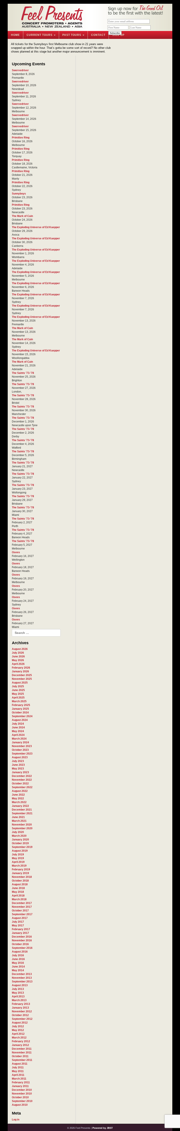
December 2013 (22, 974)
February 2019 (21, 869)
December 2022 (22, 776)
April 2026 (18, 664)
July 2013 (18, 989)
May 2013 (18, 992)
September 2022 (22, 787)
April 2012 (18, 1033)
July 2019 (18, 854)
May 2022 (18, 798)
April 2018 (18, 895)
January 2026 (20, 671)
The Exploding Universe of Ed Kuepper (36, 227)
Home (15, 34)
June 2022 (18, 794)
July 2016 (18, 955)
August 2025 (20, 682)
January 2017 (20, 933)
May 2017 (18, 925)
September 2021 (22, 813)
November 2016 (22, 940)
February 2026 (21, 667)
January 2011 (20, 1086)
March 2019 (19, 865)
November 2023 (22, 746)
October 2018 (20, 880)
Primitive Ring (20, 137)
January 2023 (20, 772)
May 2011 (18, 1071)
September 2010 (22, 1101)
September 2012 (22, 1018)
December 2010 (22, 1089)
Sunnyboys (19, 193)
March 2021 (19, 820)
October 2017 (20, 910)
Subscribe (115, 33)
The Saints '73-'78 (23, 373)
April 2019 (18, 862)
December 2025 (22, 675)
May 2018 (18, 891)
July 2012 (18, 1026)
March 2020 (19, 835)
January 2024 (20, 742)
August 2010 (20, 1104)
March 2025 (19, 701)
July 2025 (18, 686)
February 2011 (21, 1082)
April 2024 (18, 734)
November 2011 (22, 1052)
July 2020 (18, 832)
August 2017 (20, 918)
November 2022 (22, 779)
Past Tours (72, 34)
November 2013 (22, 977)
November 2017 (22, 906)
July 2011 (18, 1067)
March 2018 (19, 899)
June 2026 (18, 656)
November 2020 (22, 824)
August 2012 (20, 1022)
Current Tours (40, 34)
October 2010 (20, 1097)
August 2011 (19, 1063)
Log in (15, 1119)
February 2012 (21, 1041)
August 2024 (20, 720)
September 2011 (22, 1060)
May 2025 (18, 693)
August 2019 (20, 850)
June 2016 (18, 959)
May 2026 (18, 660)
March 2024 (19, 738)
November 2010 (22, 1093)
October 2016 (20, 944)
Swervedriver (20, 70)
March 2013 (19, 1000)
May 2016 (18, 962)
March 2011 (19, 1078)
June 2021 (18, 817)
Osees (16, 552)
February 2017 (21, 929)
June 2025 (18, 690)
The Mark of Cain (22, 216)
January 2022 (20, 805)
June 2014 (18, 966)
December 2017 (22, 903)
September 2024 (22, 716)
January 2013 (20, 1007)
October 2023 (20, 749)
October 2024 (20, 712)
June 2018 (18, 888)
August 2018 (20, 884)
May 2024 (18, 731)
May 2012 (18, 1030)
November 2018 (22, 876)
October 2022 (20, 783)
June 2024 (18, 727)
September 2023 (22, 753)
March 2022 (19, 802)
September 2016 (22, 947)
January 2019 (20, 873)
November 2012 (22, 1011)
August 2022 (20, 791)
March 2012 (19, 1037)
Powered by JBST (102, 1128)
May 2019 (18, 858)
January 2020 (20, 839)
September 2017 (22, 914)
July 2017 (18, 921)
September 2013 (22, 981)
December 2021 (22, 809)
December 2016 (22, 936)
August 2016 (20, 951)
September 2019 (22, 847)
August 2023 (20, 757)
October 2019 (20, 843)
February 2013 (21, 1004)
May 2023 (18, 768)
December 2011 (22, 1048)
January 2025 (20, 708)
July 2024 (18, 723)
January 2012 (20, 1045)
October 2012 (20, 1015)
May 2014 (18, 970)
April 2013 (18, 996)
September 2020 (22, 828)
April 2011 (18, 1074)
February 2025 (21, 705)
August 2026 (20, 649)
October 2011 (20, 1056)
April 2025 (18, 697)
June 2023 (18, 764)
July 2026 (18, 652)
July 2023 (18, 761)
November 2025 (22, 678)
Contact (98, 34)
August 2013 (20, 985)
